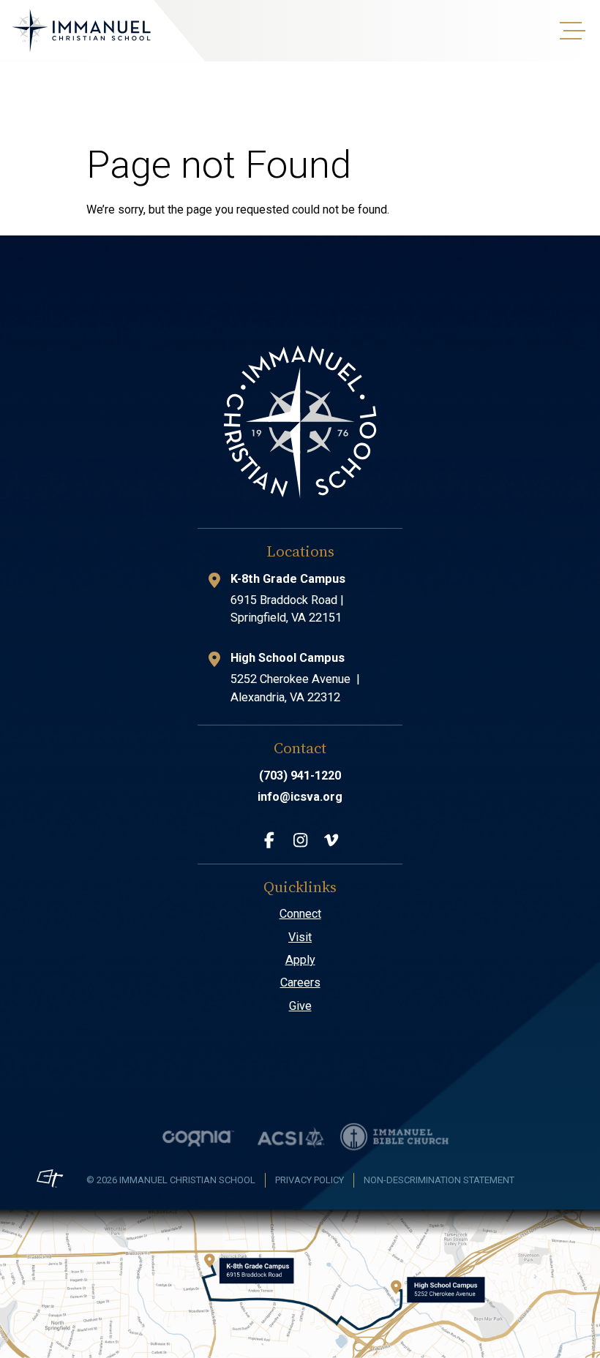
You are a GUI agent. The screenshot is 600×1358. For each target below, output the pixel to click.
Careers (300, 982)
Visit (300, 937)
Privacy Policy (309, 1179)
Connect (300, 914)
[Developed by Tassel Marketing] (50, 1178)
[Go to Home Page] (81, 31)
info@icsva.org (300, 797)
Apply (300, 960)
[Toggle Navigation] (570, 31)
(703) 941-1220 (300, 775)
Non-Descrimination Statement (439, 1179)
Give (300, 1006)
